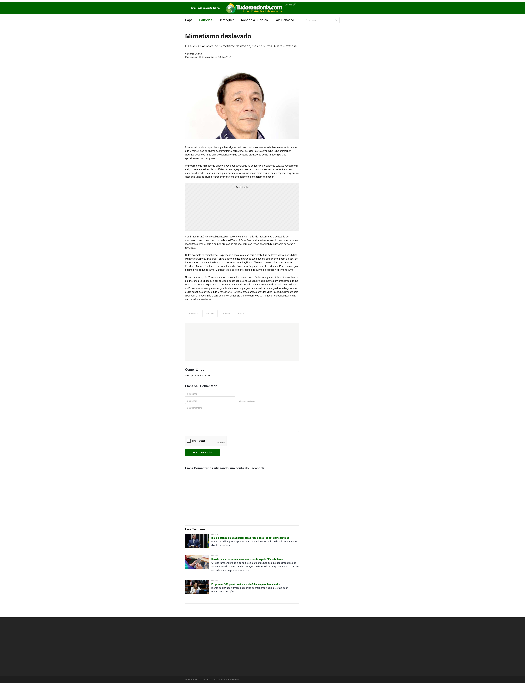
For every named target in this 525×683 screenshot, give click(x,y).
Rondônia (193, 313)
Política (226, 313)
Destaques (226, 20)
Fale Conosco (284, 20)
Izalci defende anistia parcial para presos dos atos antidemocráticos (250, 537)
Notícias (210, 313)
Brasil (241, 313)
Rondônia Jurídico (254, 20)
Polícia (293, 651)
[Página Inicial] (253, 8)
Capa (189, 20)
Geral (292, 639)
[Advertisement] (242, 342)
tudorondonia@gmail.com (203, 662)
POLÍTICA (214, 534)
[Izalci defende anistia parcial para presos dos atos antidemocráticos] (197, 540)
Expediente (321, 639)
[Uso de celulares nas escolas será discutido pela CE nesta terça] (197, 562)
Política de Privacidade (326, 633)
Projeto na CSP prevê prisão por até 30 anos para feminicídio (245, 584)
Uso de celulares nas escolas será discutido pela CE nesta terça (247, 559)
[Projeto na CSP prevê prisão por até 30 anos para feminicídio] (197, 587)
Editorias (205, 20)
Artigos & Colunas (297, 645)
